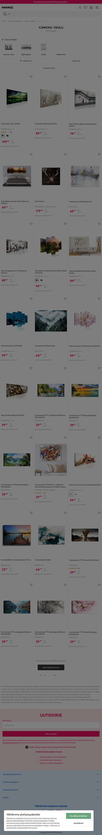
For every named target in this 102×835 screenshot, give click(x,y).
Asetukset (78, 823)
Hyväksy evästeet (78, 816)
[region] (49, 820)
